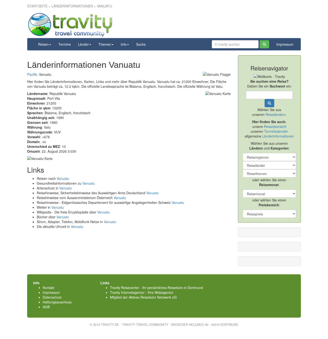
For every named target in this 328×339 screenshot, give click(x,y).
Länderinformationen (278, 136)
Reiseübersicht (275, 126)
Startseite (37, 6)
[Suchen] (264, 44)
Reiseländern (276, 114)
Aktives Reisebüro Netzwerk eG (153, 297)
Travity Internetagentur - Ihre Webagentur (141, 292)
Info (124, 44)
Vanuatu (63, 178)
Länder (83, 44)
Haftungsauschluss (57, 302)
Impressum (284, 44)
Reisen (43, 44)
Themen (104, 44)
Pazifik (32, 74)
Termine (64, 44)
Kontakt (48, 287)
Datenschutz (52, 297)
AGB (46, 306)
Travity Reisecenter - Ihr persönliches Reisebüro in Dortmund (156, 287)
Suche (141, 44)
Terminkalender (276, 131)
